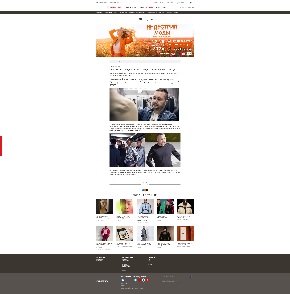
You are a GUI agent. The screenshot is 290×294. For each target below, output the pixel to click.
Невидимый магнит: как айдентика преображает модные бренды (163, 244)
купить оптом (131, 7)
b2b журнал (150, 7)
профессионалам (127, 257)
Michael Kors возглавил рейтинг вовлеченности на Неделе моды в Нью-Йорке (144, 244)
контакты (150, 264)
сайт (149, 259)
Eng (192, 2)
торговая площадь (141, 12)
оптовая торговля (152, 12)
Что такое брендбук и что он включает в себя (124, 243)
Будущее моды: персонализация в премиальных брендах (163, 217)
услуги (97, 261)
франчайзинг (162, 12)
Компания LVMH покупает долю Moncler (184, 216)
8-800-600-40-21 (102, 282)
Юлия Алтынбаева (106, 249)
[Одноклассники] (145, 190)
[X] (147, 190)
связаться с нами (115, 7)
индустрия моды (108, 12)
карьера (176, 12)
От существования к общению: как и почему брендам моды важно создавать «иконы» (143, 218)
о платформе (161, 7)
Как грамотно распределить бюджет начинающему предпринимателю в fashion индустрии (104, 245)
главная (112, 61)
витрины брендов (100, 260)
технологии (132, 12)
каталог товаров (99, 259)
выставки (169, 12)
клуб (149, 260)
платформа (151, 257)
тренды (116, 12)
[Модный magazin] (100, 7)
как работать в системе (153, 263)
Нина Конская (105, 220)
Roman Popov (185, 219)
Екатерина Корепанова (127, 246)
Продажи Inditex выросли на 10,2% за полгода (184, 243)
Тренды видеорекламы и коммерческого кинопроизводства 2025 (103, 217)
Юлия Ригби (117, 66)
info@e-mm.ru (127, 283)
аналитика (99, 12)
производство (123, 12)
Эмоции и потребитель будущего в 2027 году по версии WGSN (123, 217)
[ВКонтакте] (143, 190)
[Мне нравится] (145, 183)
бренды (141, 7)
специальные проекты (153, 261)
